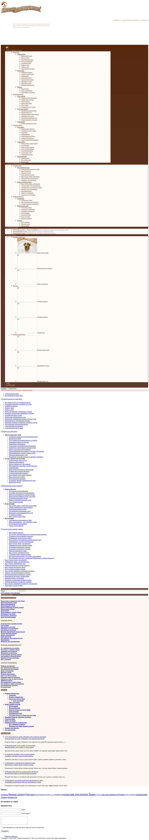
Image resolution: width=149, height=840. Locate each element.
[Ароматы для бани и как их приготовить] (20, 754)
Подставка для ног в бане (14, 585)
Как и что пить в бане (8, 675)
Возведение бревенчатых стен (15, 417)
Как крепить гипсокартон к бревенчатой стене (25, 540)
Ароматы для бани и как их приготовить (19, 756)
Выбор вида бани (15, 438)
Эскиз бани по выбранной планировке (22, 446)
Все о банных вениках (17, 724)
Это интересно (10, 730)
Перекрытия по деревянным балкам (17, 421)
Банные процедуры (8, 666)
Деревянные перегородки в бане (20, 538)
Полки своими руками (9, 633)
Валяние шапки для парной (14, 578)
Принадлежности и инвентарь (16, 722)
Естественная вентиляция (18, 524)
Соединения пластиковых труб (19, 511)
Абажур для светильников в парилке (17, 573)
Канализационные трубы (17, 509)
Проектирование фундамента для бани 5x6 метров (26, 451)
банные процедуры (19, 794)
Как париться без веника (10, 669)
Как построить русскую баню (19, 710)
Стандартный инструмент (14, 426)
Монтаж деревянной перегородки (13, 632)
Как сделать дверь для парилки (19, 543)
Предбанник (5, 640)
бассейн (52, 794)
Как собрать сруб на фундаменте (20, 475)
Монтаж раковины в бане (18, 551)
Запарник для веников (9, 651)
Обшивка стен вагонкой (9, 628)
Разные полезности (12, 728)
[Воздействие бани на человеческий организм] (21, 772)
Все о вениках (6, 659)
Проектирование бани (9, 602)
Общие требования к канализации (21, 507)
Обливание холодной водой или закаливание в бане (23, 782)
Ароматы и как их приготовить (12, 679)
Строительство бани (12, 394)
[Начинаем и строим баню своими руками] (20, 763)
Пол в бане (5, 625)
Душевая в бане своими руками (20, 554)
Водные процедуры (8, 674)
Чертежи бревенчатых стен (18, 455)
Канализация (14, 712)
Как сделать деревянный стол (15, 563)
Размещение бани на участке (19, 442)
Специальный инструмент (14, 428)
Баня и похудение (7, 671)
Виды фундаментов (8, 604)
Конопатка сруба (15, 482)
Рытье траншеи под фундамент (19, 464)
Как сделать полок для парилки (16, 560)
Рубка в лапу (9, 410)
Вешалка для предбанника (10, 641)
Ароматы (12, 695)
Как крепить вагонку (16, 532)
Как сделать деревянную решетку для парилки (21, 584)
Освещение (5, 610)
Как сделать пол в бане (17, 477)
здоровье (65, 794)
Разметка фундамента (16, 462)
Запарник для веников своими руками (18, 580)
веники (57, 794)
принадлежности (9, 797)
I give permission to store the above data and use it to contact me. (23, 827)
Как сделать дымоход (9, 615)
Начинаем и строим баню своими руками (19, 765)
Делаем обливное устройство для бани (18, 582)
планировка (141, 794)
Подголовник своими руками (15, 569)
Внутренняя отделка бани (14, 395)
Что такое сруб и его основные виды (17, 402)
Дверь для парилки (8, 635)
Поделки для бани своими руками (21, 726)
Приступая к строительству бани (13, 601)
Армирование (14, 468)
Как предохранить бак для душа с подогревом (25, 556)
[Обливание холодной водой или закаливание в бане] (24, 780)
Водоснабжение (14, 708)
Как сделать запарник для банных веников (19, 571)
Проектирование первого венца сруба (22, 453)
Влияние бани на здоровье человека (18, 717)
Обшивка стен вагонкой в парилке (21, 536)
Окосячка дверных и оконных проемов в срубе (21, 422)
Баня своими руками (8, 617)
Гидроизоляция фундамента (18, 473)
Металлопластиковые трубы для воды (22, 496)
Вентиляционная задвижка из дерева (17, 574)
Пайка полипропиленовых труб (20, 500)
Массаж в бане (6, 672)
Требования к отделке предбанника (21, 542)
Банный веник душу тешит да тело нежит (19, 747)
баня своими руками (42, 795)
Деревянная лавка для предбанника (17, 562)
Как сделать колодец (16, 502)
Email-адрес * (26, 813)
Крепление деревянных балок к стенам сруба (20, 419)
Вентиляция (13, 706)
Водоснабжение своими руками (12, 607)
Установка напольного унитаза (19, 547)
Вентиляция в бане (7, 609)
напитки (112, 794)
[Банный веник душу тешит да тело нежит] (20, 745)
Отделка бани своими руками (11, 623)
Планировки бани (15, 713)
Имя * (24, 810)
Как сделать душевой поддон (19, 553)
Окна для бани (6, 636)
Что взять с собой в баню (10, 649)
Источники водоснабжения (18, 491)
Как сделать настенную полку (15, 567)
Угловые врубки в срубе (13, 415)
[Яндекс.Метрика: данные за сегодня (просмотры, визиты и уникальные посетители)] (11, 836)
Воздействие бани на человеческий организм (20, 773)
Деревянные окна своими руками (20, 545)
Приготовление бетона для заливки (21, 469)
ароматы (4, 794)
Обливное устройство (9, 653)
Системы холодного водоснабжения (21, 493)
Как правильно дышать (9, 685)
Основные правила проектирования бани (23, 437)
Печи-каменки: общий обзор (11, 612)
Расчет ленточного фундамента (20, 449)
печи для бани (130, 795)
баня (32, 794)
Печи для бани (10, 721)
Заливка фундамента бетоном (19, 471)
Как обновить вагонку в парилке (20, 558)
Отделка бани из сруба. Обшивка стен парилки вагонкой (24, 738)
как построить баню (83, 794)
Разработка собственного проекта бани (22, 448)
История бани (6, 687)
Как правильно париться (10, 667)
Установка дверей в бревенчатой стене (22, 480)
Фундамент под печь (8, 614)
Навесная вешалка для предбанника (17, 565)
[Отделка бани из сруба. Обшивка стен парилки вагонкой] (25, 737)
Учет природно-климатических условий (23, 440)
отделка (120, 794)
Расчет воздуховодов (16, 526)
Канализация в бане (8, 606)
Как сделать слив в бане (17, 516)
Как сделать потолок (8, 630)
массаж (104, 794)
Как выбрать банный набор (11, 656)
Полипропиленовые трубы (18, 498)
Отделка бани (10, 719)
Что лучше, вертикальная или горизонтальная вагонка (28, 534)
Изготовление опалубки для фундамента (23, 466)
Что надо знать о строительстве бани (22, 715)
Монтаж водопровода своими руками (22, 495)
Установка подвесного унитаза (19, 549)
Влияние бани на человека (10, 677)
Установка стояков (15, 515)
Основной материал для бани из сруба (18, 404)
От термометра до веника (10, 648)
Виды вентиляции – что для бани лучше (23, 522)
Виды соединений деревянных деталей (18, 411)
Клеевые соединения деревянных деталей (19, 413)
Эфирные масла (6, 680)
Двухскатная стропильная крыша (16, 424)
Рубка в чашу (9, 408)
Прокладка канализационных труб (21, 513)
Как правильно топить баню (11, 682)
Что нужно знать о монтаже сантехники (23, 505)
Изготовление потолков (17, 479)
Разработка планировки (17, 444)
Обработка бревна (11, 406)
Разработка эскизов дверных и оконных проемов (26, 457)
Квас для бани (18, 701)
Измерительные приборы (10, 658)
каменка (98, 795)
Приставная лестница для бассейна (17, 576)
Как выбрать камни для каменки (12, 684)
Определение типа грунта (18, 460)
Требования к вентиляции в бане (20, 520)
